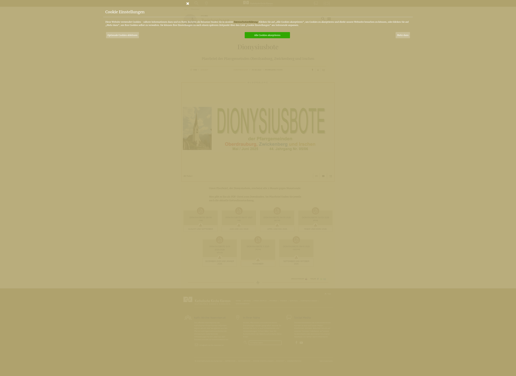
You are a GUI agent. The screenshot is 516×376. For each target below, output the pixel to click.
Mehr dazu (402, 35)
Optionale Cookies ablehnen (122, 35)
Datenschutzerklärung (246, 22)
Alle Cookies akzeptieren (267, 35)
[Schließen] (258, 3)
